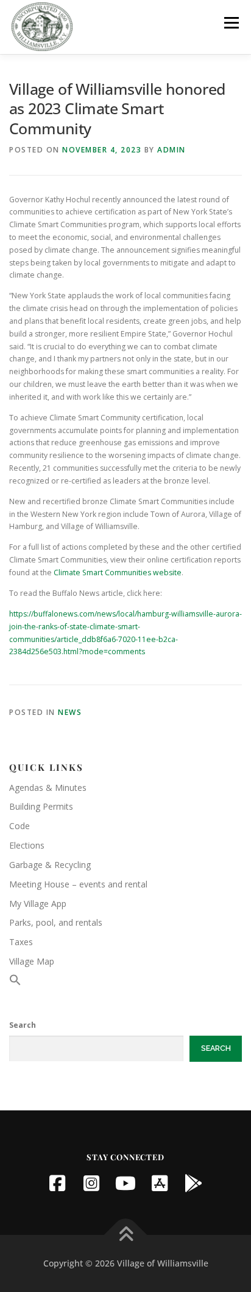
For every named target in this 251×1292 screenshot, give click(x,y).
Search (22, 1025)
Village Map (31, 961)
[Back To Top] (125, 1234)
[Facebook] (57, 1183)
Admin (171, 150)
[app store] (159, 1183)
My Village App (37, 903)
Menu (231, 23)
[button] (15, 982)
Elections (26, 845)
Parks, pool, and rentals (55, 922)
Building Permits (41, 806)
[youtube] (125, 1183)
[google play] (194, 1183)
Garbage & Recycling (50, 864)
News (70, 712)
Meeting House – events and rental (78, 884)
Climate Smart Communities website (118, 572)
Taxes (21, 942)
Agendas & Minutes (48, 787)
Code (19, 826)
